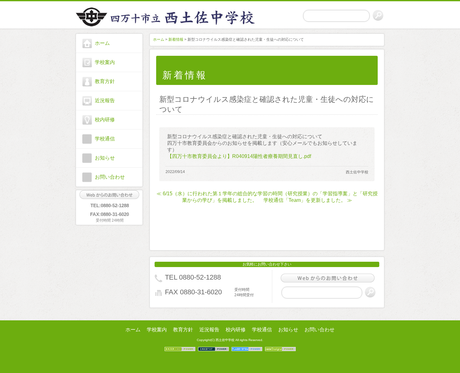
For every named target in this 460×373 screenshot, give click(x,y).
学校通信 (105, 138)
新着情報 (175, 39)
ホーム (102, 43)
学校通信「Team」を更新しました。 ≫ (307, 200)
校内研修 (105, 119)
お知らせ (105, 157)
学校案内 (105, 62)
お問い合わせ (110, 177)
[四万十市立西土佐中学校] (109, 16)
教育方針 (105, 81)
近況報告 (105, 100)
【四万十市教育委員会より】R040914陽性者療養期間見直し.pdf (239, 156)
